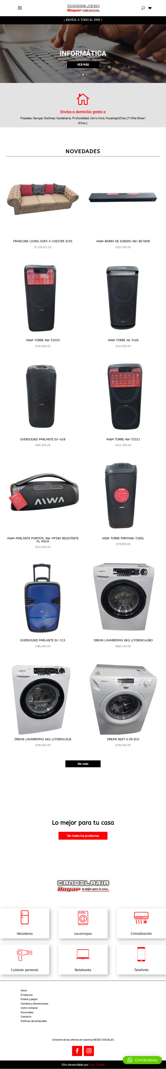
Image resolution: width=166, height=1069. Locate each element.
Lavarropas (83, 934)
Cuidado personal (24, 970)
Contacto (26, 1016)
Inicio (24, 990)
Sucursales (27, 1012)
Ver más (83, 763)
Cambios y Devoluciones (34, 1003)
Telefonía (141, 970)
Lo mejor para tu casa (83, 822)
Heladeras (25, 934)
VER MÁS (83, 64)
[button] (142, 1060)
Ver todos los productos (83, 835)
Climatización (141, 934)
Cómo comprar (29, 1007)
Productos (27, 994)
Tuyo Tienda (96, 1064)
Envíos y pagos (29, 999)
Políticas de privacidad (34, 1021)
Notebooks (83, 970)
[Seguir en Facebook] (77, 1051)
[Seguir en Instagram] (89, 1051)
